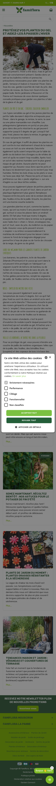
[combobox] (46, 357)
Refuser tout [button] (29, 420)
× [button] (50, 357)
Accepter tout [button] (29, 413)
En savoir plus (19, 376)
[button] (28, 427)
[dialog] (28, 393)
